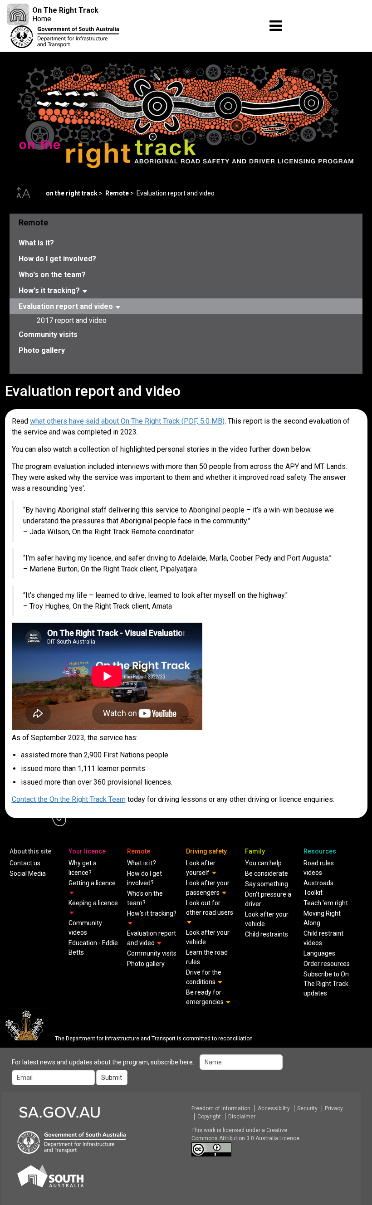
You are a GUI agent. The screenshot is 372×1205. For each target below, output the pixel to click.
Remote (117, 193)
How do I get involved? (57, 258)
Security (307, 1108)
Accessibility (274, 1108)
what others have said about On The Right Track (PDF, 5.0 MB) (127, 421)
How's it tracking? (50, 290)
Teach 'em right (325, 903)
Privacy (334, 1108)
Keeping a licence (93, 903)
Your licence (87, 851)
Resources (319, 851)
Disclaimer (241, 1116)
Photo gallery (42, 350)
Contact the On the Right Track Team (69, 799)
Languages (319, 953)
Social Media (28, 873)
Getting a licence (92, 883)
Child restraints (266, 934)
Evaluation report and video (67, 306)
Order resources (326, 963)
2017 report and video (72, 320)
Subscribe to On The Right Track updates (326, 984)
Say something (266, 884)
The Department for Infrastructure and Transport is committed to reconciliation (154, 1038)
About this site (30, 851)
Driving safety (206, 851)
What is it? (36, 243)
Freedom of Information (220, 1108)
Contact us (25, 863)
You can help (263, 863)
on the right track (72, 193)
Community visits (48, 334)
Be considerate (266, 873)
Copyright (209, 1116)
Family (255, 851)
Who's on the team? (52, 274)
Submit (111, 1077)
